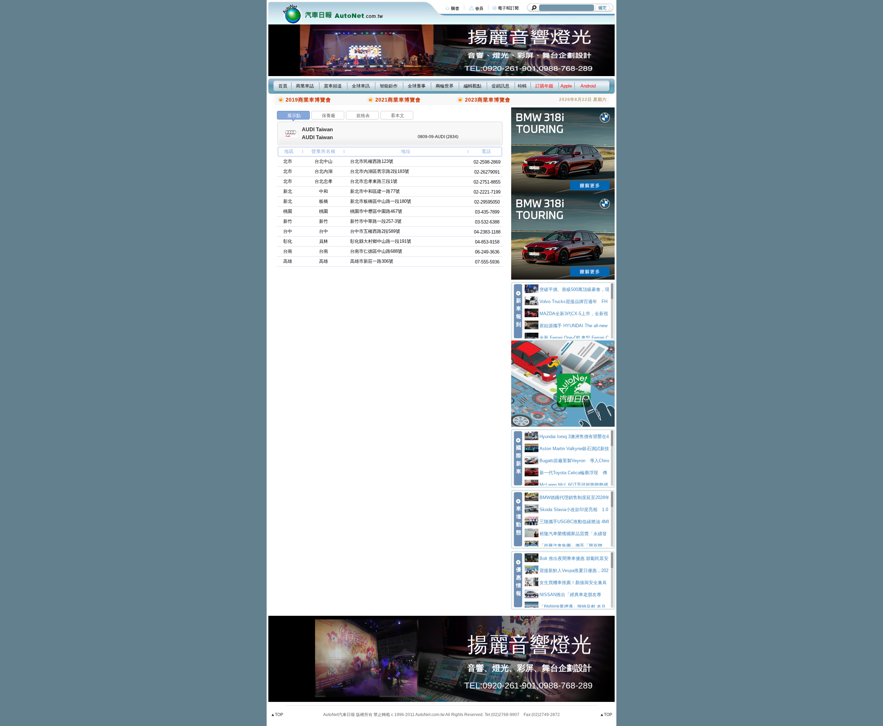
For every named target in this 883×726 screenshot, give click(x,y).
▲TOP (277, 714)
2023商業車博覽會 (487, 100)
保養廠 (328, 115)
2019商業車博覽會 (308, 100)
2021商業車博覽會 (398, 100)
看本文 (397, 115)
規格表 (363, 115)
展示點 (294, 115)
